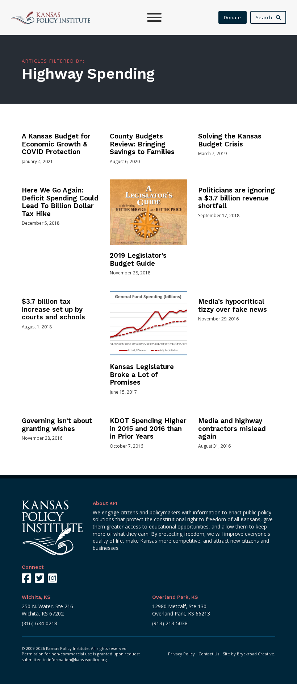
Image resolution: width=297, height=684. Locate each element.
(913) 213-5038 (170, 623)
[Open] (154, 17)
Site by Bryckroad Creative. (249, 653)
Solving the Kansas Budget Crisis (230, 140)
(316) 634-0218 (39, 623)
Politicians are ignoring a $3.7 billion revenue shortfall (236, 198)
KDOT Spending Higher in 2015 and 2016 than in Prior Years (148, 428)
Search (264, 17)
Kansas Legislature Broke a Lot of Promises (142, 374)
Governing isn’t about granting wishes (57, 425)
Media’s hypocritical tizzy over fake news (232, 306)
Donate (232, 17)
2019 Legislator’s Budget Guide (138, 260)
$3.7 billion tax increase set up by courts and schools (53, 309)
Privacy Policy (181, 653)
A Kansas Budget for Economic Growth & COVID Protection (56, 144)
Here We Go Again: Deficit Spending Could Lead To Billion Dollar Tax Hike (60, 202)
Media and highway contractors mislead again (232, 428)
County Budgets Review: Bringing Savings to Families (142, 144)
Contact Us (208, 653)
